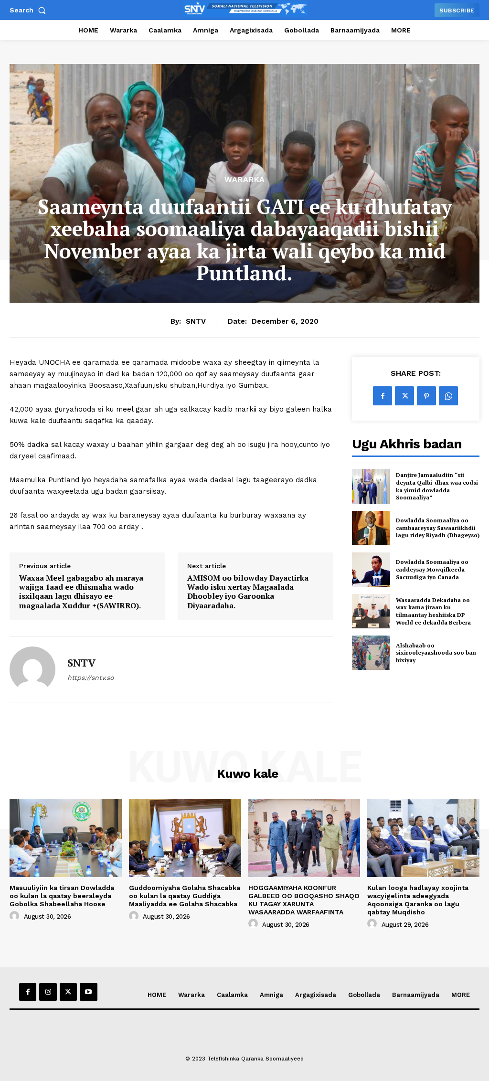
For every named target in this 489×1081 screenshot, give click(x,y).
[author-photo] (16, 916)
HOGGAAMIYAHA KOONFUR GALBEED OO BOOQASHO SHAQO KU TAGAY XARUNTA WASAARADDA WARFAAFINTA (304, 899)
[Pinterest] (426, 395)
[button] (30, 10)
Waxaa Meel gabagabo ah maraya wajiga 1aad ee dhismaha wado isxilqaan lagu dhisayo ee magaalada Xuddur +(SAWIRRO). (81, 591)
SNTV (196, 321)
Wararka (244, 179)
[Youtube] (88, 991)
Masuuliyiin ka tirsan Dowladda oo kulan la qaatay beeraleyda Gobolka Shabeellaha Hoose (62, 896)
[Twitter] (404, 395)
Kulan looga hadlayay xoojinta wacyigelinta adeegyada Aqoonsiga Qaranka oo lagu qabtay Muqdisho (417, 899)
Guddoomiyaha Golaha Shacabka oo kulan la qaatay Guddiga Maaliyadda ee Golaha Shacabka (184, 896)
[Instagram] (47, 991)
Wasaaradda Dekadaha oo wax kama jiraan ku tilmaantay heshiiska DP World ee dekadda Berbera (433, 611)
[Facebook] (382, 395)
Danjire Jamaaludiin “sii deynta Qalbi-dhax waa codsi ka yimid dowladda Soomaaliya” (437, 486)
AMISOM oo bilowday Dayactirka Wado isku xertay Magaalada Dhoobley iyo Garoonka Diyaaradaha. (247, 591)
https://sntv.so (90, 677)
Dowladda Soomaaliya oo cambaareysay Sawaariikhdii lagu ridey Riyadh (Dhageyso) (437, 528)
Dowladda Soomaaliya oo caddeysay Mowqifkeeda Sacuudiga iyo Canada (432, 569)
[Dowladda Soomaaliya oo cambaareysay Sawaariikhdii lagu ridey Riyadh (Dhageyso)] (371, 528)
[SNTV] (32, 669)
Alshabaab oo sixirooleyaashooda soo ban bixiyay (436, 653)
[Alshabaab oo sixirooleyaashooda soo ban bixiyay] (371, 653)
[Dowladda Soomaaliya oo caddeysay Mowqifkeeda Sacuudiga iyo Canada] (371, 569)
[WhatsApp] (448, 395)
